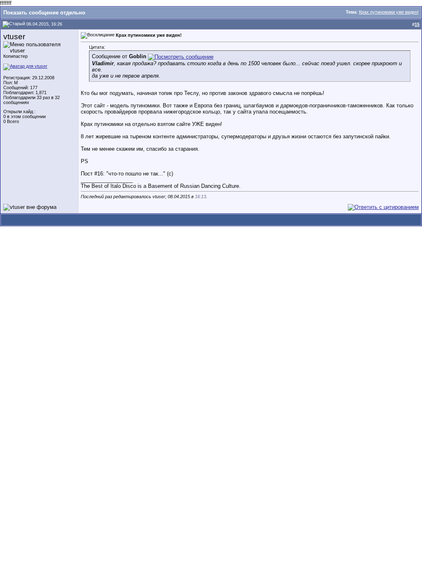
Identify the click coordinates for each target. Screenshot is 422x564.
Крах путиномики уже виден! (389, 11)
